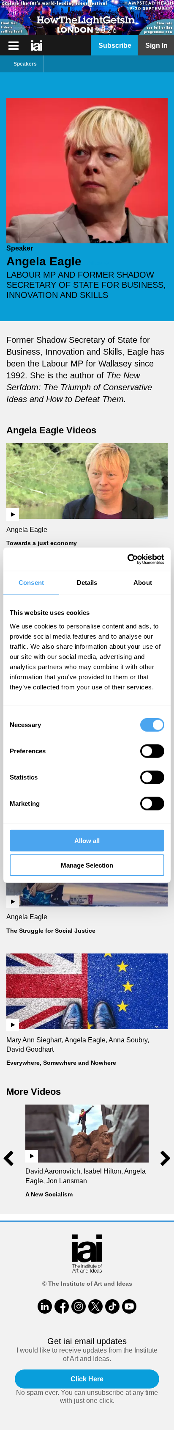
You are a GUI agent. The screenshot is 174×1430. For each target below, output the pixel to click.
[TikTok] (112, 1306)
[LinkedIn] (45, 1306)
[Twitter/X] (95, 1306)
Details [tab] (87, 582)
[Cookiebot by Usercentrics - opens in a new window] (127, 559)
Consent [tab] (31, 582)
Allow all (87, 840)
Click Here (87, 1379)
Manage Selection (87, 865)
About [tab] (142, 582)
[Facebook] (61, 1306)
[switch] (152, 751)
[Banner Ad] (87, 17)
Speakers (25, 64)
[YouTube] (129, 1306)
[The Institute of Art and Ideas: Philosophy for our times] (13, 45)
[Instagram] (78, 1306)
